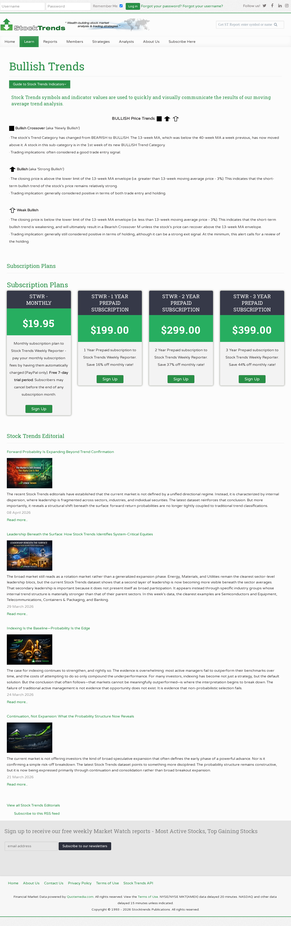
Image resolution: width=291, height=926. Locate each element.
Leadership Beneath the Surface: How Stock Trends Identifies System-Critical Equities (80, 534)
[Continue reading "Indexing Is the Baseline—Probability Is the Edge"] (143, 649)
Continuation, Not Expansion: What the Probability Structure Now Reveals (70, 716)
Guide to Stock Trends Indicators (38, 84)
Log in (133, 6)
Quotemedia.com (80, 897)
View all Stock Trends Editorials (33, 805)
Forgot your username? (203, 6)
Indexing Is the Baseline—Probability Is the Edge (48, 628)
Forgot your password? (161, 6)
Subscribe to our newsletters (85, 846)
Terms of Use (148, 897)
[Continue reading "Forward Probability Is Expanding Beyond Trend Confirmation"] (143, 473)
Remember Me (105, 6)
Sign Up (38, 408)
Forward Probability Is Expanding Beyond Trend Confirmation (60, 452)
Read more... (17, 520)
